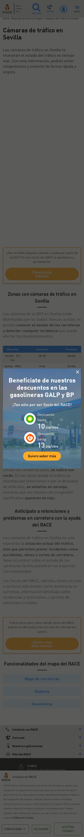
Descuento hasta (46, 417)
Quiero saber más (42, 456)
